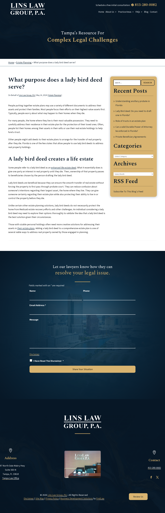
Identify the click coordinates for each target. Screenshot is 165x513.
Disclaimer (34, 354)
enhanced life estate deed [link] (63, 167)
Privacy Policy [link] (52, 498)
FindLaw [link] (100, 498)
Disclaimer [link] (29, 498)
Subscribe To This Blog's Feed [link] (128, 191)
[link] (27, 9)
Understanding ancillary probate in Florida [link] (133, 103)
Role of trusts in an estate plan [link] (131, 120)
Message (34, 319)
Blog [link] (146, 11)
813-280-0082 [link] (146, 5)
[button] (151, 477)
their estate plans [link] (26, 228)
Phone (86, 290)
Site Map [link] (39, 498)
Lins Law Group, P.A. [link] (27, 95)
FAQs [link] (137, 11)
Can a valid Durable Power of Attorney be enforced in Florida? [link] (134, 128)
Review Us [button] (138, 496)
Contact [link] (153, 11)
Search (147, 82)
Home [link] (101, 11)
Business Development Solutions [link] (76, 498)
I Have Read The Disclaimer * (48, 360)
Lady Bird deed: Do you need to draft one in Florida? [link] (133, 113)
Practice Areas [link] (124, 11)
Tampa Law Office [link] (10, 478)
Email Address (38, 305)
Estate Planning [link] (54, 95)
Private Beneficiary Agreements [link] (131, 136)
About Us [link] (110, 11)
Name (33, 290)
